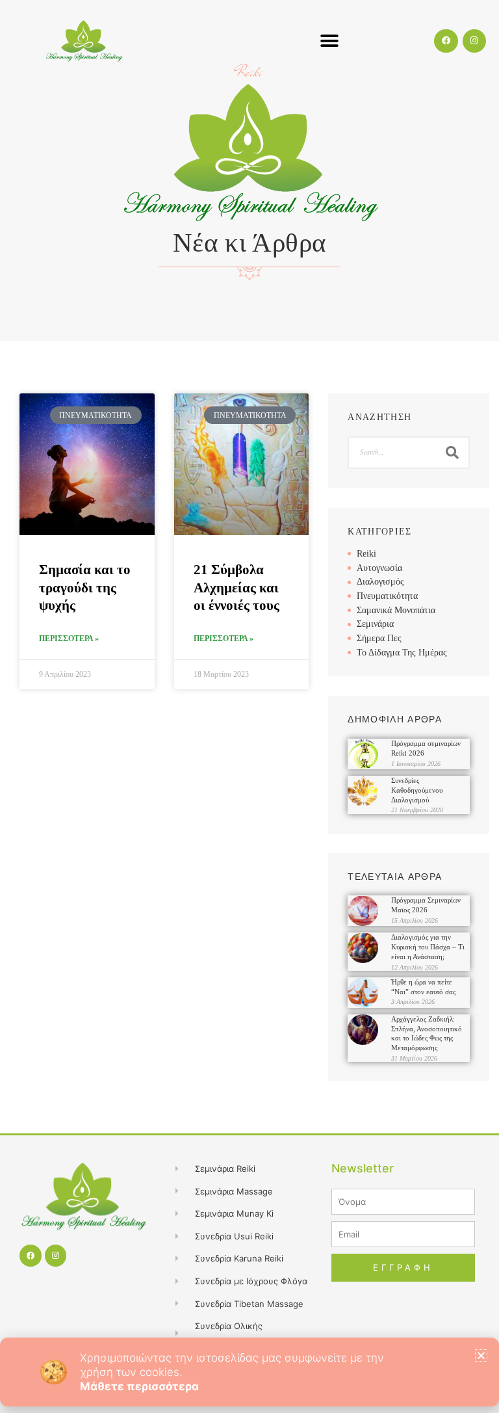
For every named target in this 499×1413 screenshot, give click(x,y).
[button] (481, 1355)
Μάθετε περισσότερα (139, 1386)
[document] (249, 706)
